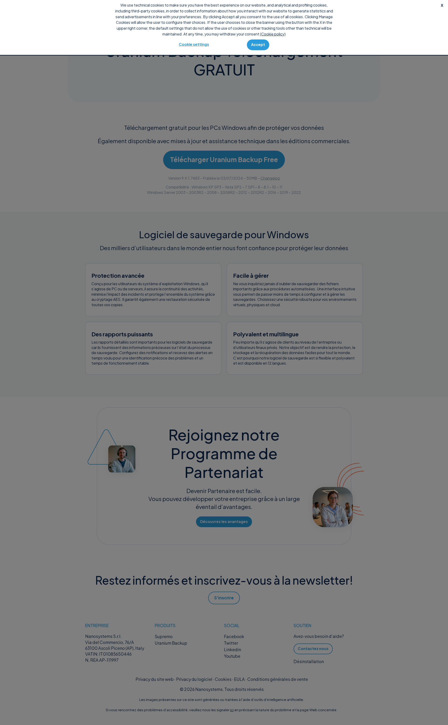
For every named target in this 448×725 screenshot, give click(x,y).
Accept (258, 44)
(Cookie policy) (273, 34)
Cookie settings (194, 44)
